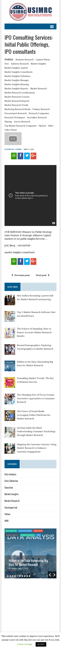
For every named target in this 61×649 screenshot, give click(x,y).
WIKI (7, 520)
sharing (8, 121)
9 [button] (27, 576)
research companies (39, 113)
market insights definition (17, 76)
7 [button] (22, 576)
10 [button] (29, 576)
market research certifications (20, 92)
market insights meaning (17, 84)
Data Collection (11, 481)
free (7, 63)
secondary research (37, 117)
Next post (41, 275)
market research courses (17, 96)
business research (25, 59)
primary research (41, 109)
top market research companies (21, 125)
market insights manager (17, 80)
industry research (20, 63)
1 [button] (8, 576)
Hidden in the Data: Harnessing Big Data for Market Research (28, 562)
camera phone (43, 59)
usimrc (18, 149)
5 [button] (17, 576)
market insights (38, 63)
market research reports (17, 100)
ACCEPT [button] (41, 644)
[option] (30, 553)
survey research (22, 121)
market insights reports (16, 88)
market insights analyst (16, 67)
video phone (11, 129)
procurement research (16, 113)
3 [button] (13, 576)
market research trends (16, 105)
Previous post (22, 275)
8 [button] (25, 576)
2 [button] (10, 576)
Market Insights (12, 494)
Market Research (12, 501)
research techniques (15, 117)
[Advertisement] (28, 603)
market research (38, 88)
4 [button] (15, 576)
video (50, 125)
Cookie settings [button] (24, 644)
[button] (50, 574)
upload (42, 125)
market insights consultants (18, 71)
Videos (7, 514)
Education (9, 487)
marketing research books (17, 109)
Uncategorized (11, 507)
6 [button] (20, 576)
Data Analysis (10, 474)
